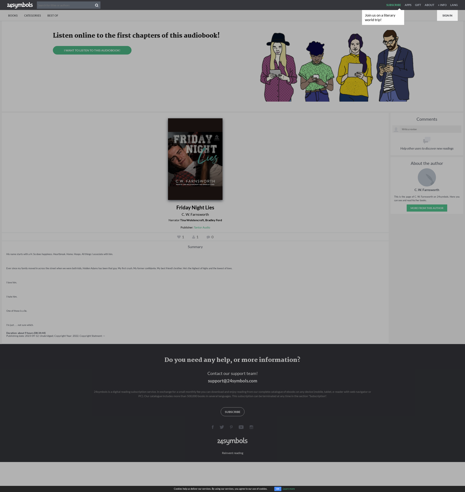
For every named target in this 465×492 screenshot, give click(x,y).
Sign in (447, 15)
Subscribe (393, 5)
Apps (408, 5)
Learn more (289, 488)
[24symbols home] (20, 4)
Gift (418, 5)
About (429, 5)
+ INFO (442, 5)
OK (277, 489)
